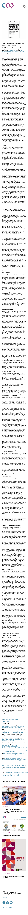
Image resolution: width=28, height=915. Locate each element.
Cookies (10, 907)
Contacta (5, 897)
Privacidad (5, 907)
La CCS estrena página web (12, 835)
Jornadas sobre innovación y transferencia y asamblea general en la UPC (13, 811)
